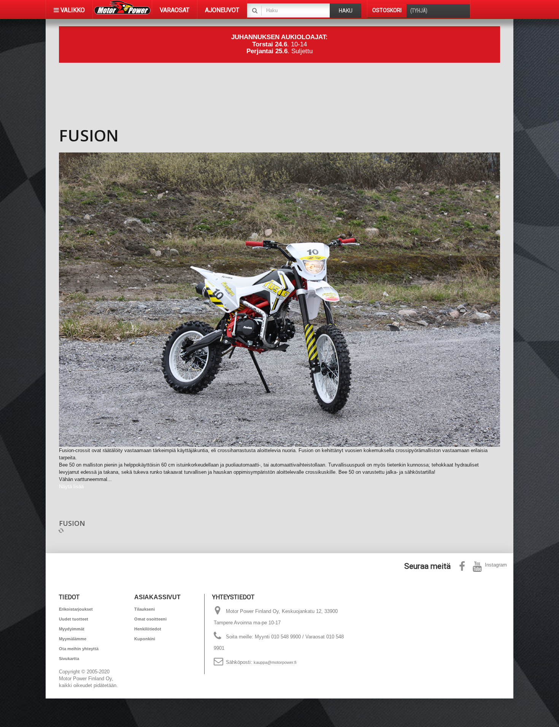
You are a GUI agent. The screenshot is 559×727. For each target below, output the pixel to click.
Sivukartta (69, 658)
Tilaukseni (144, 609)
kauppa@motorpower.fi (275, 662)
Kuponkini (144, 639)
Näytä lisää (71, 486)
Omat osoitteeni (150, 619)
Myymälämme (72, 639)
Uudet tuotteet (73, 619)
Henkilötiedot (147, 629)
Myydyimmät (71, 629)
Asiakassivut (157, 597)
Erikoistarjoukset (76, 609)
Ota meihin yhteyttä (78, 648)
